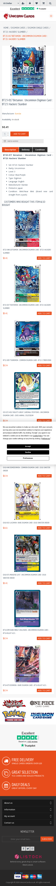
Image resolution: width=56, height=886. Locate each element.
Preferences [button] (45, 439)
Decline (28, 452)
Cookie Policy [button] (38, 436)
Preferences (28, 458)
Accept (28, 446)
